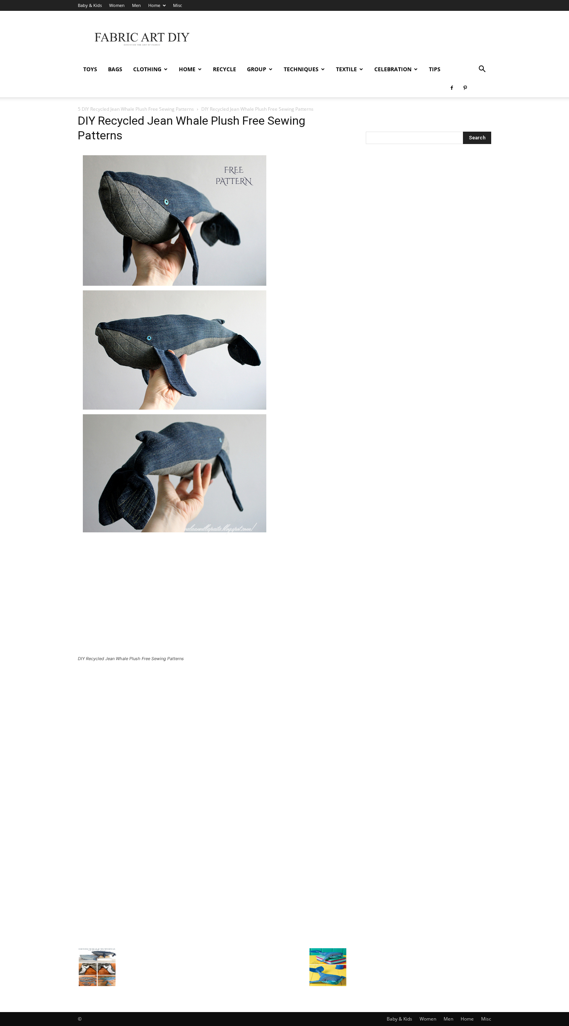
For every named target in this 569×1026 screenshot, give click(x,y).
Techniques (301, 69)
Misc (177, 5)
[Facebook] (452, 88)
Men (136, 5)
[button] (482, 70)
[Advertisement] (350, 39)
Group (256, 69)
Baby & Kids (90, 5)
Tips (434, 69)
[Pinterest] (465, 88)
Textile (346, 69)
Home (154, 5)
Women (117, 5)
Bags (115, 69)
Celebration (392, 69)
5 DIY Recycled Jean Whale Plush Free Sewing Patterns (136, 109)
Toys (90, 69)
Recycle (224, 69)
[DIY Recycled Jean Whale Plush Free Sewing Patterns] (174, 535)
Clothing (147, 69)
